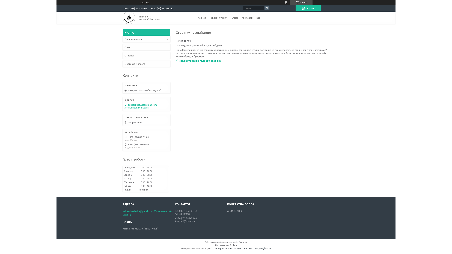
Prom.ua (243, 242)
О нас (235, 17)
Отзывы (129, 55)
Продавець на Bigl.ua (226, 245)
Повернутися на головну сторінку (200, 60)
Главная (201, 17)
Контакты (247, 17)
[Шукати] (266, 8)
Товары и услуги (218, 17)
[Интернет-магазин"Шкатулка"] (129, 18)
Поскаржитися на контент (227, 248)
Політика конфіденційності (257, 248)
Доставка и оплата (134, 64)
